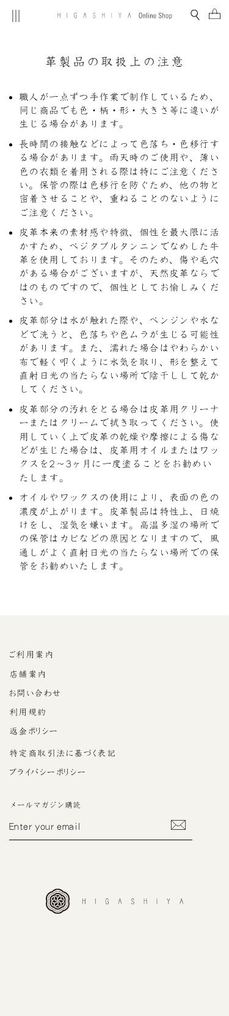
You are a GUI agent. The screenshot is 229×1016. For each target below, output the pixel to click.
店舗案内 (28, 674)
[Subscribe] (178, 825)
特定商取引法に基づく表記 (62, 753)
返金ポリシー (34, 731)
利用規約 (28, 712)
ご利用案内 (31, 654)
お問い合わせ (35, 693)
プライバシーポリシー (47, 772)
